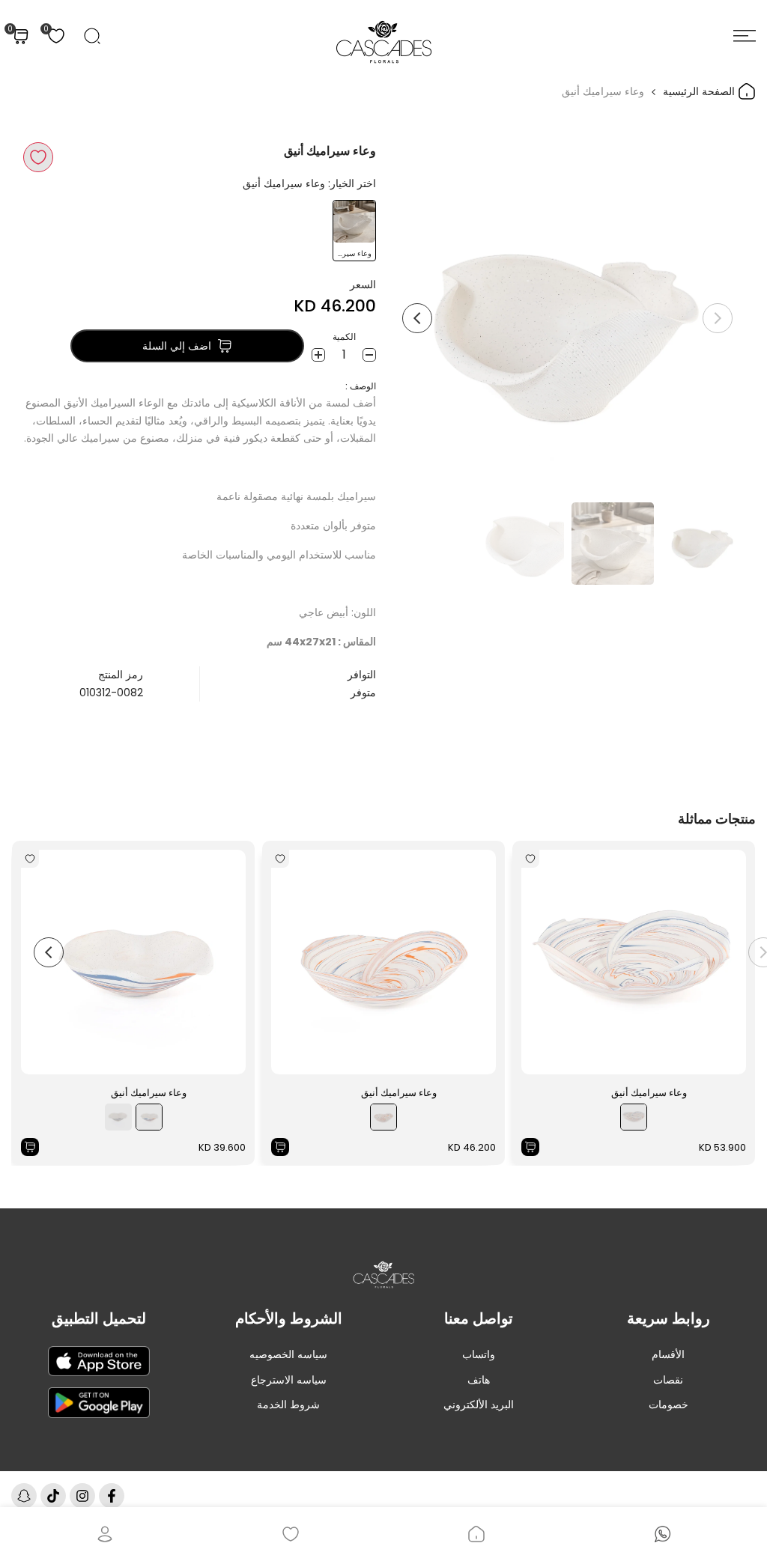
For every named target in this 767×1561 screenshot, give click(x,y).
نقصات (668, 1379)
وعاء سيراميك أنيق (649, 1093)
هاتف (478, 1379)
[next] (417, 318)
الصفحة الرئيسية (700, 91)
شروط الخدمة (288, 1404)
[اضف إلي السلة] (530, 1147)
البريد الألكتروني (478, 1404)
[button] (38, 157)
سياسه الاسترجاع (289, 1379)
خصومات (668, 1404)
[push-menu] (744, 36)
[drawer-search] (92, 36)
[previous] (718, 318)
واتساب (478, 1354)
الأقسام (668, 1354)
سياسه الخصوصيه (288, 1354)
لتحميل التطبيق (99, 1318)
